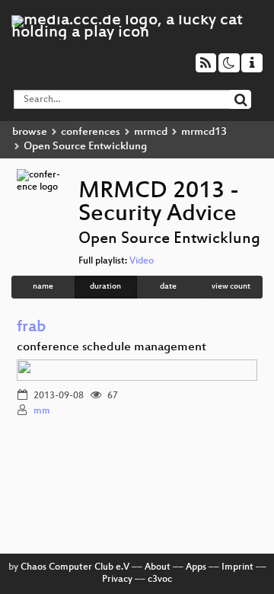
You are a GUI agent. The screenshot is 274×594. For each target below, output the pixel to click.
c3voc (160, 579)
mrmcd (150, 132)
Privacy (117, 579)
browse (29, 132)
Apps (196, 567)
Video (141, 261)
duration (105, 287)
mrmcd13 (204, 132)
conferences (90, 132)
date (168, 287)
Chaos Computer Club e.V (75, 567)
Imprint (237, 567)
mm (41, 411)
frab (31, 327)
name (43, 287)
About (157, 567)
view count (231, 287)
